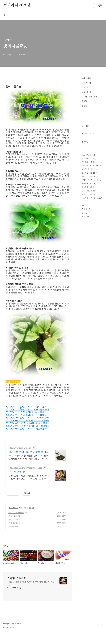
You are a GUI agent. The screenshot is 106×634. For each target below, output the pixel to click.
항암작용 (85, 187)
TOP (100, 625)
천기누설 (85, 173)
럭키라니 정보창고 (18, 5)
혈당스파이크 (14, 516)
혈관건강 (99, 166)
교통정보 (85, 101)
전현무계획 (86, 87)
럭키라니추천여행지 (89, 97)
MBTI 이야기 (87, 92)
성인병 (91, 187)
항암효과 (85, 162)
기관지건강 (92, 180)
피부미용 (92, 198)
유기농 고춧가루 (17, 471)
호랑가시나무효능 (16, 512)
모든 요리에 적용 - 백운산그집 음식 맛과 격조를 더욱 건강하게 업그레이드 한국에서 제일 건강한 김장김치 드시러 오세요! (28, 477)
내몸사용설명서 (93, 176)
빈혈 (94, 155)
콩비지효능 (13, 519)
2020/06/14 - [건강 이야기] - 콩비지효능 (26, 406)
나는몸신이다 (94, 173)
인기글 (92, 133)
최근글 (84, 133)
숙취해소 (92, 162)
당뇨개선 (85, 194)
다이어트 (92, 194)
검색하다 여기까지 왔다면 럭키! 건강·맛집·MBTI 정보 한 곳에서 (31, 582)
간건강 (99, 180)
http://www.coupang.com (19, 448)
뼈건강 (88, 155)
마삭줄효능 (13, 526)
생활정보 (85, 106)
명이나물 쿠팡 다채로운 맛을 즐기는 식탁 (28, 452)
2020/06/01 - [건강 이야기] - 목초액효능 (26, 428)
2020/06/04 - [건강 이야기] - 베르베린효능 (27, 426)
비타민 (84, 180)
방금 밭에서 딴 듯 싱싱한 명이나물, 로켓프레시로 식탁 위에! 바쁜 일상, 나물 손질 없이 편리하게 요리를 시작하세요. (28, 457)
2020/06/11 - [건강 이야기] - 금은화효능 (26, 414)
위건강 (84, 176)
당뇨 (83, 155)
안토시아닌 (95, 169)
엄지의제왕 (85, 191)
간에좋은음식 (14, 523)
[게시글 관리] (17, 493)
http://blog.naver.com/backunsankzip (25, 468)
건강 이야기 (13, 507)
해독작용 (85, 184)
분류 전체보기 (87, 78)
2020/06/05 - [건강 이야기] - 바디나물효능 (27, 423)
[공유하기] (13, 493)
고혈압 (99, 198)
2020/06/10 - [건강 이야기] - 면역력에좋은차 (28, 417)
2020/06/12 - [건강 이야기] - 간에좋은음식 (27, 409)
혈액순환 (85, 166)
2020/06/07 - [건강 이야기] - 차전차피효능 (27, 420)
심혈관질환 (85, 169)
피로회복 (85, 158)
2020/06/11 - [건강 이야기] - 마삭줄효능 (26, 412)
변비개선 (92, 158)
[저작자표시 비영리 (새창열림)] (34, 493)
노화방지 (92, 184)
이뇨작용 (85, 198)
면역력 (91, 166)
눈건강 (93, 191)
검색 (94, 5)
